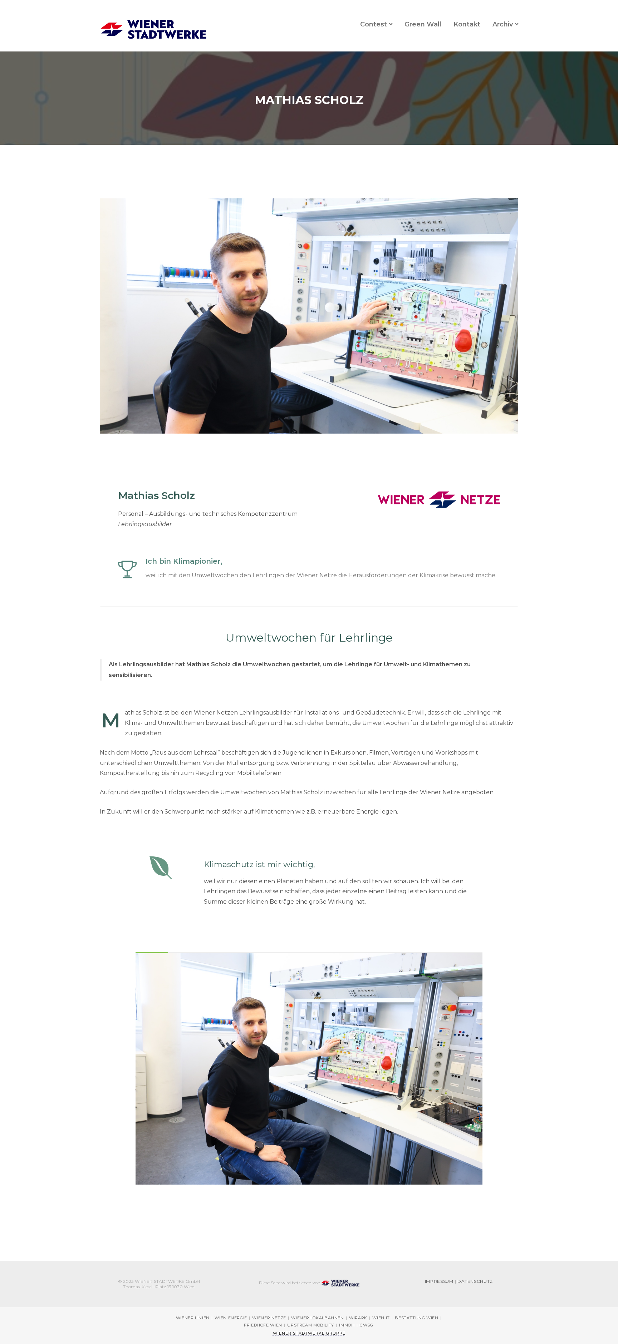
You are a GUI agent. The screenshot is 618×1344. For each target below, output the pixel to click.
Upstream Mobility (310, 1325)
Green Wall (422, 24)
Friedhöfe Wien (263, 1325)
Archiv (502, 24)
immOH (346, 1325)
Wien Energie (231, 1318)
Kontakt (466, 24)
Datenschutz (475, 1281)
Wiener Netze (269, 1318)
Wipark (358, 1318)
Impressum (439, 1281)
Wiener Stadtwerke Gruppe (309, 1333)
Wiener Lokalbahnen (317, 1318)
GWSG (366, 1325)
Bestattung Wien (416, 1318)
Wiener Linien (193, 1318)
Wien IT (380, 1318)
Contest (373, 24)
